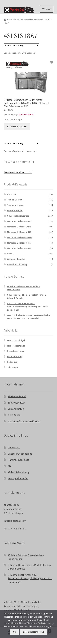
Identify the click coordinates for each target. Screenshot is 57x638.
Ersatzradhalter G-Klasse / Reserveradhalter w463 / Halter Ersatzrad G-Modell (29, 317)
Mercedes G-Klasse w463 (19, 231)
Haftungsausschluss (18, 459)
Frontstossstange (16, 345)
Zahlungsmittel (16, 402)
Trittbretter (13, 367)
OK (14, 631)
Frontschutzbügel (16, 340)
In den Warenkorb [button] (17, 126)
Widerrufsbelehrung (18, 472)
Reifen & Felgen (14, 210)
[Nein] (53, 623)
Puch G (10, 253)
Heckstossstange (15, 351)
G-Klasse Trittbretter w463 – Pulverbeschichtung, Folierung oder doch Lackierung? (27, 306)
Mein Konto (14, 414)
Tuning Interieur (15, 205)
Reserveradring (14, 356)
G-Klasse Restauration (18, 215)
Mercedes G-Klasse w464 (19, 248)
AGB (10, 466)
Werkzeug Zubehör (16, 259)
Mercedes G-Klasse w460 (19, 221)
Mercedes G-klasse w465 (19, 242)
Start (9, 19)
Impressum (14, 447)
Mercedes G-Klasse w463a (19, 237)
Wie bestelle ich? (17, 396)
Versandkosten (26, 114)
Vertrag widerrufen (18, 478)
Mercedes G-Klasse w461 (19, 226)
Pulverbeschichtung (17, 264)
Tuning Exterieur (15, 199)
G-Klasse (11, 194)
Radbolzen (12, 361)
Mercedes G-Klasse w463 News (24, 421)
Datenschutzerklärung (20, 453)
